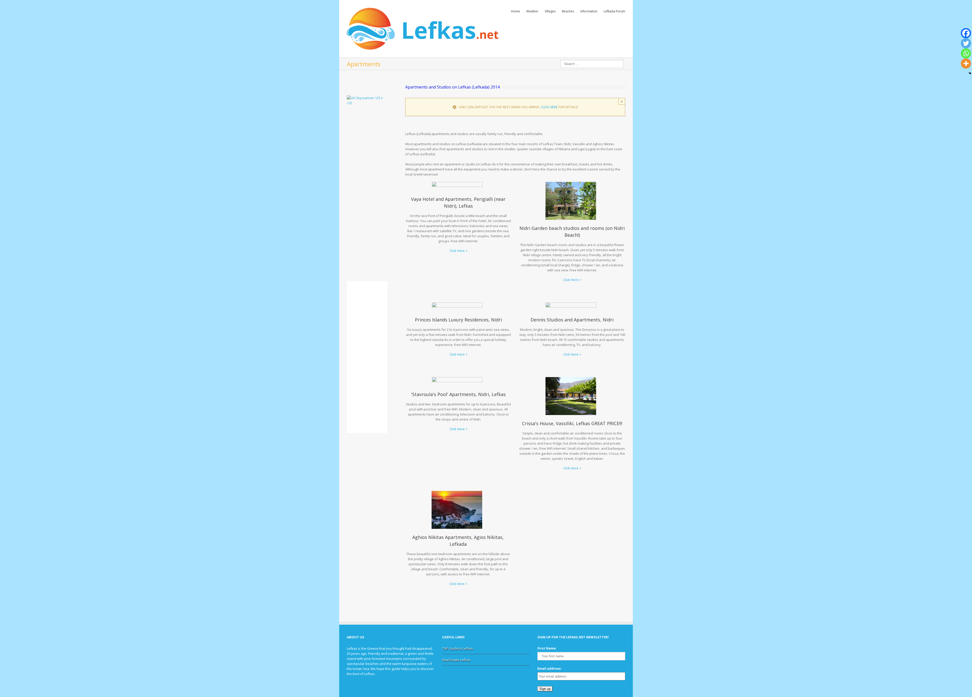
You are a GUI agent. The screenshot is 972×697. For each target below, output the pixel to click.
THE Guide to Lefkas (457, 648)
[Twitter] (966, 43)
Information (588, 11)
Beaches (568, 11)
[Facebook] (966, 33)
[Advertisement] (362, 193)
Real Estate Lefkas (456, 660)
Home (515, 11)
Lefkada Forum (614, 11)
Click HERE (549, 107)
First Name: (547, 648)
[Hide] (970, 73)
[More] (966, 63)
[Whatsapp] (966, 53)
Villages (550, 11)
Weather (532, 11)
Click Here (457, 250)
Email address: (549, 668)
